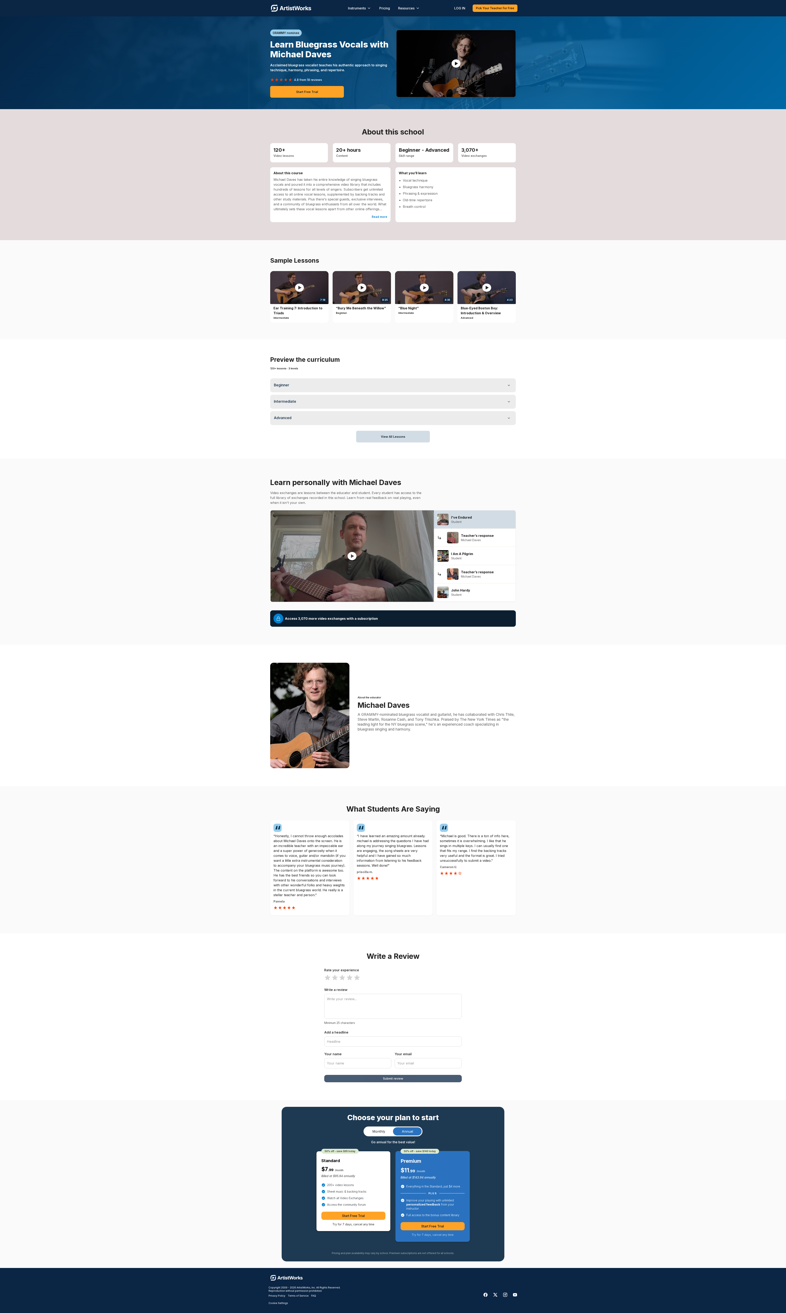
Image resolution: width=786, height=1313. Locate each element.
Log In (459, 8)
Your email (403, 1054)
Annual (407, 1131)
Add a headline (336, 1032)
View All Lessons (393, 436)
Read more (379, 216)
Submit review (393, 1078)
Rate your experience (341, 970)
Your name (333, 1054)
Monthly (378, 1131)
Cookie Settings (278, 1303)
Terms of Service (298, 1295)
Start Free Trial (307, 92)
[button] (456, 63)
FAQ (313, 1295)
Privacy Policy (277, 1295)
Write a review (335, 990)
